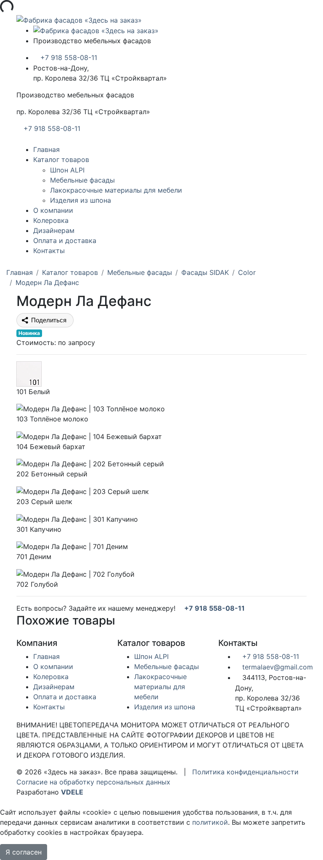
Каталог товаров (61, 159)
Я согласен (23, 852)
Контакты (49, 250)
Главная (46, 149)
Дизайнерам (53, 230)
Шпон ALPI (67, 170)
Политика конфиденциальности (245, 772)
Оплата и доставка (64, 240)
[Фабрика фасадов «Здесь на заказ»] (79, 19)
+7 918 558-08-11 (67, 57)
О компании (53, 210)
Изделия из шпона (80, 200)
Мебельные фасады (82, 180)
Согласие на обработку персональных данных (93, 782)
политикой (210, 822)
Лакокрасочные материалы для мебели (116, 190)
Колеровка (51, 220)
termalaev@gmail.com (276, 667)
